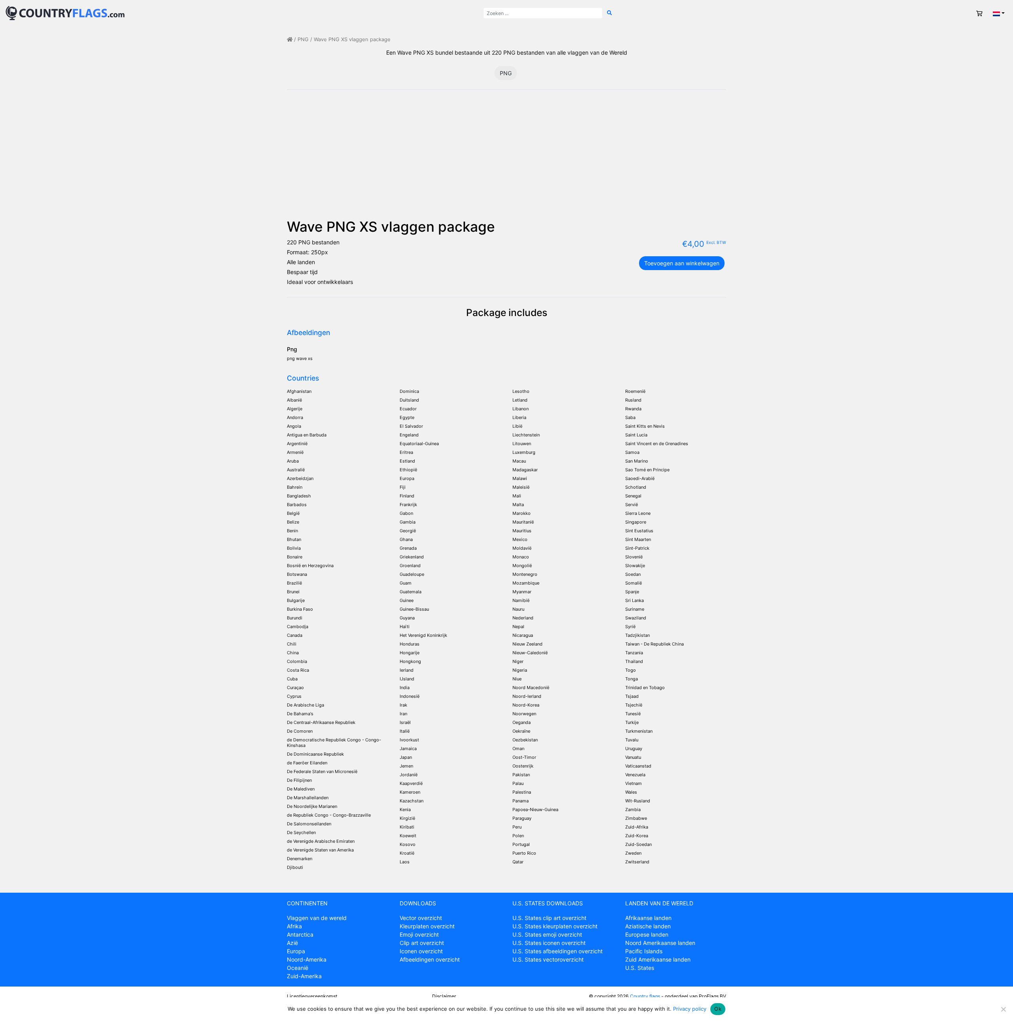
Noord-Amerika (306, 959)
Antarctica (300, 934)
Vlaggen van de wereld (317, 917)
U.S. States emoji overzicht (547, 934)
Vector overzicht (421, 917)
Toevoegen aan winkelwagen (681, 263)
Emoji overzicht (419, 934)
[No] (1003, 1009)
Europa (296, 951)
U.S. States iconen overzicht (549, 942)
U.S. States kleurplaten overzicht (555, 926)
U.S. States (639, 967)
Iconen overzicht (421, 951)
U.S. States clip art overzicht (549, 917)
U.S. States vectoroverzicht (548, 959)
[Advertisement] (506, 158)
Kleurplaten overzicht (427, 926)
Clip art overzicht (422, 942)
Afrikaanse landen (648, 917)
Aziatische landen (648, 926)
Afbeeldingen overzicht (430, 959)
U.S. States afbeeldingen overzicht (557, 951)
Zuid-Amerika (304, 976)
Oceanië (297, 967)
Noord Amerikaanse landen (660, 942)
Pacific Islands (643, 951)
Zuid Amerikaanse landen (658, 959)
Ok (717, 1009)
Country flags (645, 996)
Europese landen (646, 934)
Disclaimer (444, 996)
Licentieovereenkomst (312, 996)
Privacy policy (689, 1009)
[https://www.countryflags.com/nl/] (65, 12)
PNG (303, 39)
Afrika (294, 926)
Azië (292, 942)
